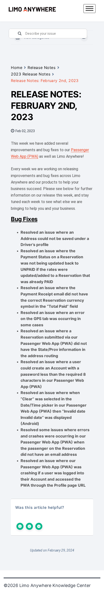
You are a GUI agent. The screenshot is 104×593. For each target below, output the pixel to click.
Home (16, 67)
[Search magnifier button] (19, 33)
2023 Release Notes (30, 74)
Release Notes (41, 67)
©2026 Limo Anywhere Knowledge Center (47, 585)
